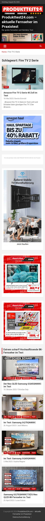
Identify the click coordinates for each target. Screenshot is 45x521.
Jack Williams (22, 425)
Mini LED (11, 378)
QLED (18, 378)
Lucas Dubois (20, 500)
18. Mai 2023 (8, 99)
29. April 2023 (9, 500)
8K (5, 378)
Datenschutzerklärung (21, 517)
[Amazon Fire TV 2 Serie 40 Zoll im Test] (22, 77)
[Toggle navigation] (5, 46)
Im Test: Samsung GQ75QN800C (20, 422)
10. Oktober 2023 (10, 389)
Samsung (26, 378)
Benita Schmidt (20, 99)
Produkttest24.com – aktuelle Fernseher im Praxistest (20, 22)
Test (6, 87)
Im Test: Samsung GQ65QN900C (20, 458)
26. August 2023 (10, 425)
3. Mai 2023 (8, 461)
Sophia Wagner (19, 461)
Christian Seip (23, 389)
